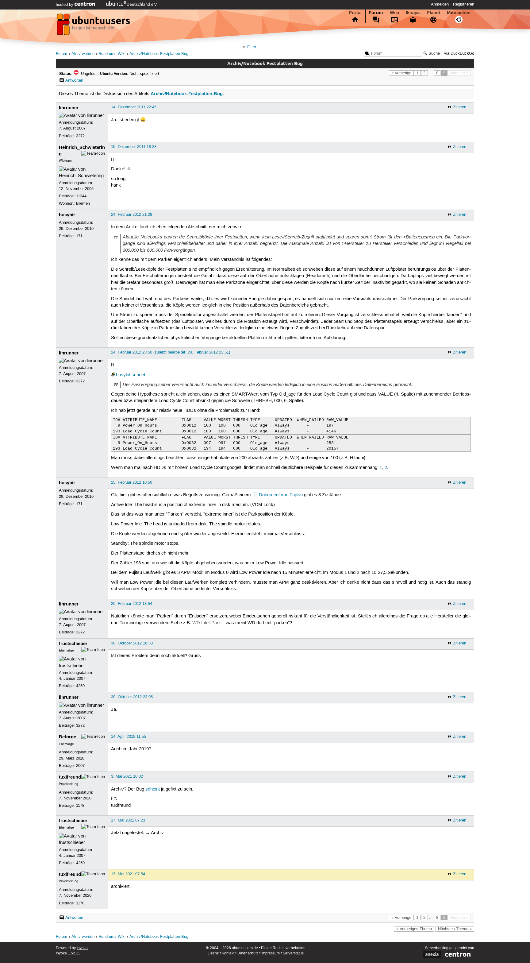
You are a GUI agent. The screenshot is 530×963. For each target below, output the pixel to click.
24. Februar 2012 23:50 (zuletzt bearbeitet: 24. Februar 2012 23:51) (170, 352)
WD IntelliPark (206, 623)
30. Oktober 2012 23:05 (132, 696)
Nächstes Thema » (455, 928)
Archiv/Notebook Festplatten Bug (158, 54)
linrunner (69, 108)
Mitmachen (458, 13)
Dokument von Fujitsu (281, 495)
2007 (80, 765)
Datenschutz (247, 953)
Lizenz (213, 953)
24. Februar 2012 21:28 (131, 214)
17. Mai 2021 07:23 (128, 820)
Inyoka (82, 948)
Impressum (270, 953)
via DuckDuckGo (459, 53)
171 (79, 236)
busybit (67, 215)
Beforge (67, 737)
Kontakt (228, 953)
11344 (81, 196)
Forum (376, 13)
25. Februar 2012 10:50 (131, 482)
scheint (152, 789)
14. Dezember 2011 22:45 (133, 107)
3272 (80, 135)
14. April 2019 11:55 (128, 736)
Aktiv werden (82, 54)
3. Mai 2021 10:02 (127, 776)
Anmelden (440, 4)
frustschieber (73, 643)
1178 (80, 805)
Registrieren (463, 4)
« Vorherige (401, 73)
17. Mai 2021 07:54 (128, 874)
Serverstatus (293, 953)
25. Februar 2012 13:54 (131, 603)
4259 (80, 685)
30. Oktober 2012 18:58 (132, 643)
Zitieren (459, 107)
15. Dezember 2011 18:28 (133, 146)
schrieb (139, 375)
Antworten (74, 80)
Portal (355, 13)
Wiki (394, 13)
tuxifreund (70, 777)
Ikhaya (413, 13)
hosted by (65, 4)
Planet (433, 13)
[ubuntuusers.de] (94, 26)
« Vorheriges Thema (414, 928)
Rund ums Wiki (111, 54)
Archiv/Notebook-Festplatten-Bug (187, 94)
